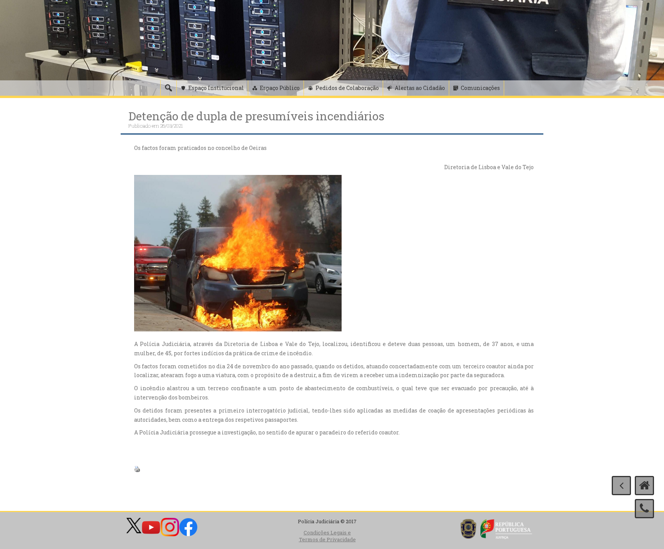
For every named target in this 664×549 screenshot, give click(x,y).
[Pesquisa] (168, 88)
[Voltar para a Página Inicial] (644, 485)
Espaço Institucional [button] (216, 88)
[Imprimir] (137, 468)
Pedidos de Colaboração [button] (347, 88)
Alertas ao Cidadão (420, 88)
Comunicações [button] (480, 88)
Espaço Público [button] (280, 88)
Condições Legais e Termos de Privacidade (327, 536)
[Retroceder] (621, 485)
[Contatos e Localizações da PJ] (644, 508)
